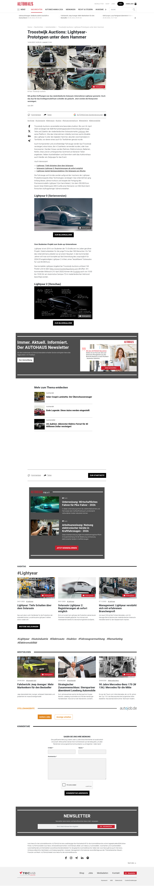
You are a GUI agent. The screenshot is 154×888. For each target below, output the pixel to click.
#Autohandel (71, 680)
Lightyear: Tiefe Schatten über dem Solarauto (55, 166)
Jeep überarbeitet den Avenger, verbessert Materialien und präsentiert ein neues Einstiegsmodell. (36, 695)
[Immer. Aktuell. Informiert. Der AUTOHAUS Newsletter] (108, 355)
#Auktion (71, 638)
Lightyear (81, 131)
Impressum (104, 880)
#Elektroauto (57, 638)
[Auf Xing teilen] (29, 140)
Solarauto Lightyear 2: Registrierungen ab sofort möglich (60, 168)
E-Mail (50, 748)
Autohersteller (50, 27)
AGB (111, 880)
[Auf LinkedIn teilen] (29, 136)
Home (30, 27)
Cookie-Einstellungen (131, 880)
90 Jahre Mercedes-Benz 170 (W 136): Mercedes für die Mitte (117, 686)
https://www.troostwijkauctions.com (64, 269)
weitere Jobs (44, 717)
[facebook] (66, 858)
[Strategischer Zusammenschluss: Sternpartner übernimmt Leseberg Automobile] (77, 667)
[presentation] (135, 18)
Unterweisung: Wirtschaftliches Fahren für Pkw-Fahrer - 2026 (79, 503)
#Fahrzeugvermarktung (91, 638)
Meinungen (70, 9)
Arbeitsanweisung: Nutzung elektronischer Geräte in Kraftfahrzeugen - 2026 (77, 528)
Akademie (100, 9)
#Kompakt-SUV (31, 680)
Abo (120, 4)
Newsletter (99, 4)
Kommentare (36, 115)
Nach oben (131, 863)
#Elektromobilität (27, 642)
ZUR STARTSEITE (97, 475)
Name (81, 748)
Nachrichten (36, 9)
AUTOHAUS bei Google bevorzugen (90, 115)
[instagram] (71, 858)
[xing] (76, 858)
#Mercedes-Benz (113, 680)
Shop (107, 4)
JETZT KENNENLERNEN (67, 548)
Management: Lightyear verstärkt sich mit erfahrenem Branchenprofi (118, 608)
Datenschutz (118, 880)
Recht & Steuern (85, 9)
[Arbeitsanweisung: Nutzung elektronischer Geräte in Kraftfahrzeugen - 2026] (45, 528)
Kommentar (52, 756)
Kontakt (116, 873)
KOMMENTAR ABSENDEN (77, 793)
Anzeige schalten (63, 717)
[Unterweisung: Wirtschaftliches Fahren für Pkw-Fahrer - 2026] (45, 504)
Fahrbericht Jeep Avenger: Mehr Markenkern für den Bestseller (35, 686)
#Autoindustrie (39, 638)
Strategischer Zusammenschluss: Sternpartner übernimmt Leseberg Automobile (76, 687)
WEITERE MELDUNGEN (28, 626)
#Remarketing (114, 638)
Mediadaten (102, 873)
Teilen (49, 115)
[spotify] (88, 858)
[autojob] (128, 708)
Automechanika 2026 (54, 9)
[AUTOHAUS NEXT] (40, 492)
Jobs (113, 4)
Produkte (76, 271)
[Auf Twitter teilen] (29, 131)
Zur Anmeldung (25, 360)
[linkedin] (82, 858)
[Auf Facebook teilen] (29, 126)
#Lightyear (27, 573)
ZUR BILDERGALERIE (63, 235)
